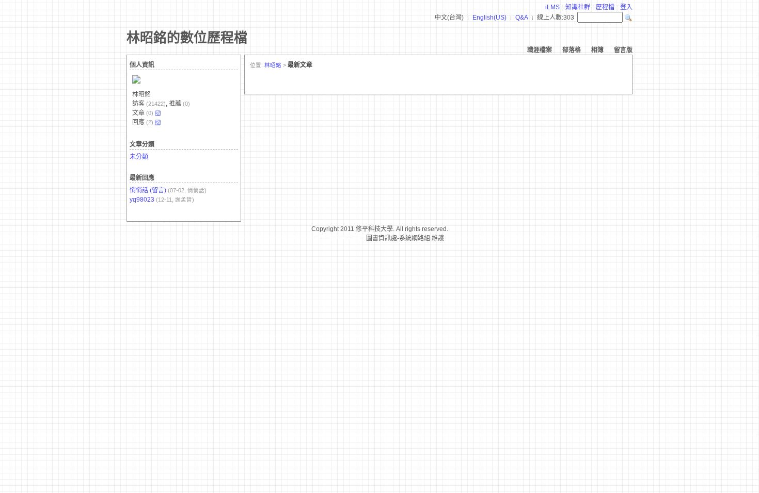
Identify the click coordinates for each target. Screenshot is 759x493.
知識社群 (577, 7)
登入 (626, 7)
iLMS (552, 7)
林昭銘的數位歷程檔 (186, 37)
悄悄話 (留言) (148, 190)
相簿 (597, 50)
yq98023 (142, 199)
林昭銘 (272, 65)
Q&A (521, 17)
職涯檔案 (539, 50)
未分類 (139, 156)
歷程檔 (605, 7)
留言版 (623, 50)
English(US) (489, 17)
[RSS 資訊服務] (157, 113)
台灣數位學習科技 (340, 238)
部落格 (571, 50)
